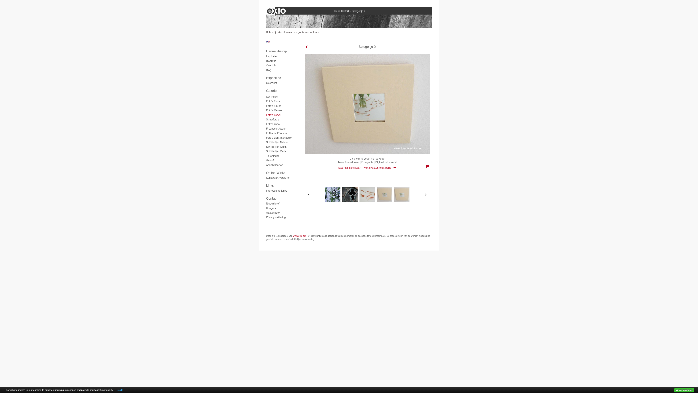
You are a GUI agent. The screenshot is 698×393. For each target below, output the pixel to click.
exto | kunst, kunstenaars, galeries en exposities (276, 11)
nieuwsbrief (273, 203)
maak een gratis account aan (302, 32)
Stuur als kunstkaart (364, 167)
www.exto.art (299, 235)
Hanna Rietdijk (341, 11)
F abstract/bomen (276, 133)
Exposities (273, 77)
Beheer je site (274, 32)
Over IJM (271, 65)
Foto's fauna (273, 106)
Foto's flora (273, 101)
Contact (271, 198)
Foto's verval (273, 115)
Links (270, 185)
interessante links (276, 190)
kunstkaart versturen (278, 177)
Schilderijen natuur (277, 142)
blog (268, 70)
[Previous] (309, 194)
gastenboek (273, 212)
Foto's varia (273, 124)
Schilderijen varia (276, 151)
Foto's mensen (274, 110)
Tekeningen (273, 156)
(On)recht (272, 96)
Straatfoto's (272, 119)
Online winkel (276, 172)
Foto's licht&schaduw (279, 137)
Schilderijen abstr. (276, 146)
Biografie (271, 61)
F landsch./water (276, 128)
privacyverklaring (276, 217)
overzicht (271, 83)
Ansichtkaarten (274, 165)
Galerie (271, 90)
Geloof (270, 160)
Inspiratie (271, 56)
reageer (271, 208)
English (268, 42)
